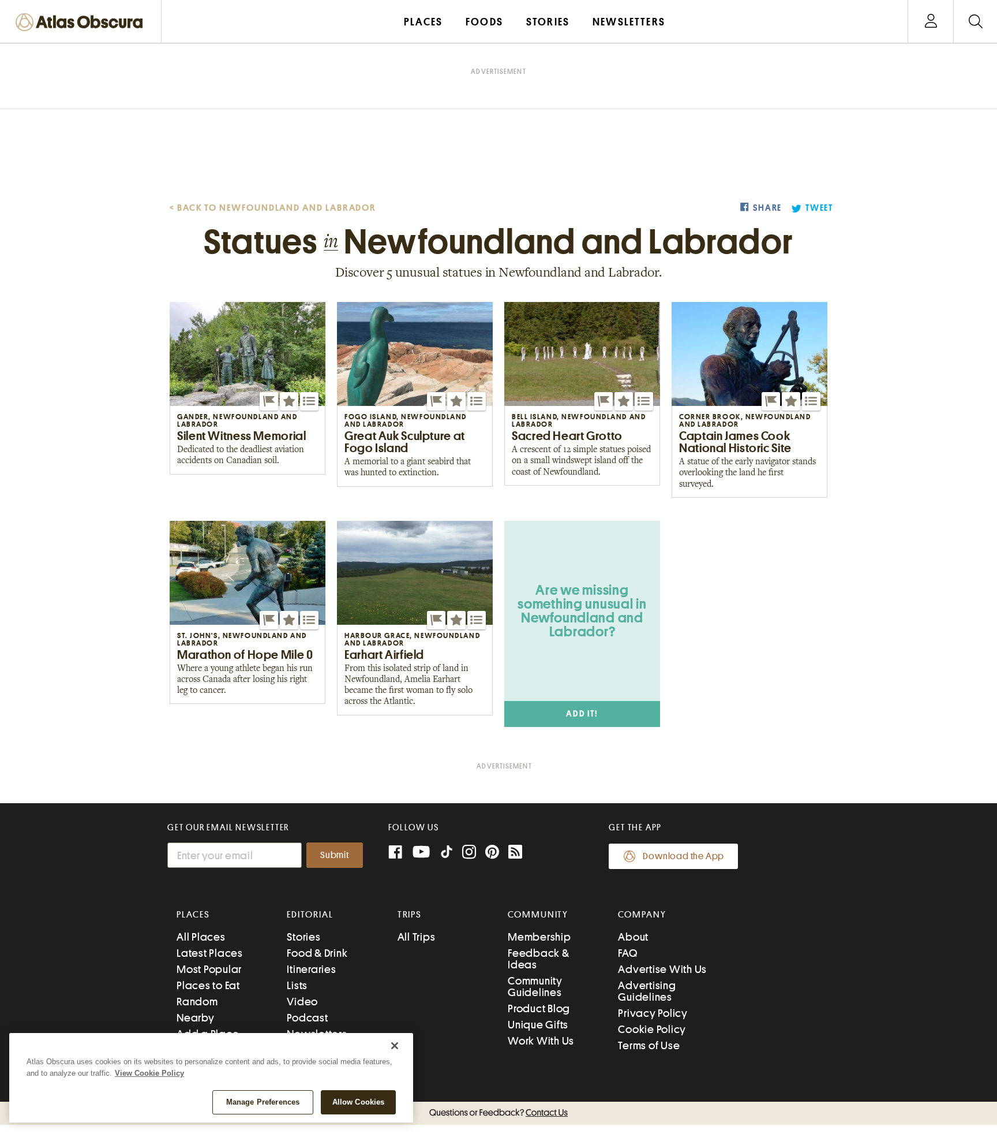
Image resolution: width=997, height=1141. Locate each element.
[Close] (394, 1045)
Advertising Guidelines (647, 991)
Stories (303, 936)
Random (197, 1001)
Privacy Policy (653, 1013)
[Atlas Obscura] (82, 23)
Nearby (196, 1017)
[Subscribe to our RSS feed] (515, 853)
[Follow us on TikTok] (446, 854)
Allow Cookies (358, 1102)
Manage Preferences (262, 1102)
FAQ (627, 953)
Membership (539, 936)
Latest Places (210, 953)
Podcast (307, 1017)
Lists (297, 985)
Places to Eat (208, 985)
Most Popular (209, 969)
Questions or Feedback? (498, 1112)
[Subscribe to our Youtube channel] (421, 853)
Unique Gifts (538, 1024)
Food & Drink (317, 953)
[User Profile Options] (930, 21)
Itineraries (311, 969)
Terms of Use (649, 1045)
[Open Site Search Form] (975, 21)
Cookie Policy (652, 1029)
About (633, 936)
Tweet (819, 208)
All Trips (417, 936)
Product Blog (539, 1008)
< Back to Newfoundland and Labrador (273, 207)
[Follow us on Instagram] (469, 853)
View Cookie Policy (149, 1073)
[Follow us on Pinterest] (492, 853)
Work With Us (541, 1040)
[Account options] (931, 21)
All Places (201, 936)
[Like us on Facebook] (395, 853)
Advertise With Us (662, 969)
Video (302, 1001)
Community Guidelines (535, 986)
